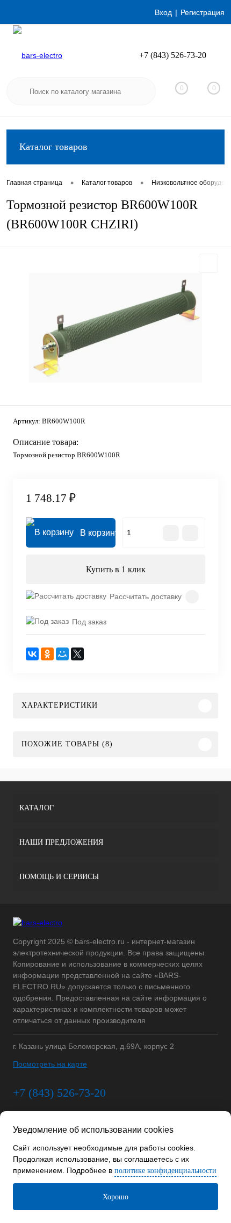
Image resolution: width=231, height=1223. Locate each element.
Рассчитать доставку (146, 596)
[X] (77, 654)
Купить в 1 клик (116, 569)
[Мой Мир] (62, 654)
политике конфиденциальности (165, 1171)
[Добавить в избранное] (208, 263)
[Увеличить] (115, 328)
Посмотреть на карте (50, 1064)
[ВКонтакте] (32, 654)
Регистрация (203, 12)
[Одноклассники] (47, 654)
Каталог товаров (53, 146)
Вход (163, 12)
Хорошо (115, 1197)
